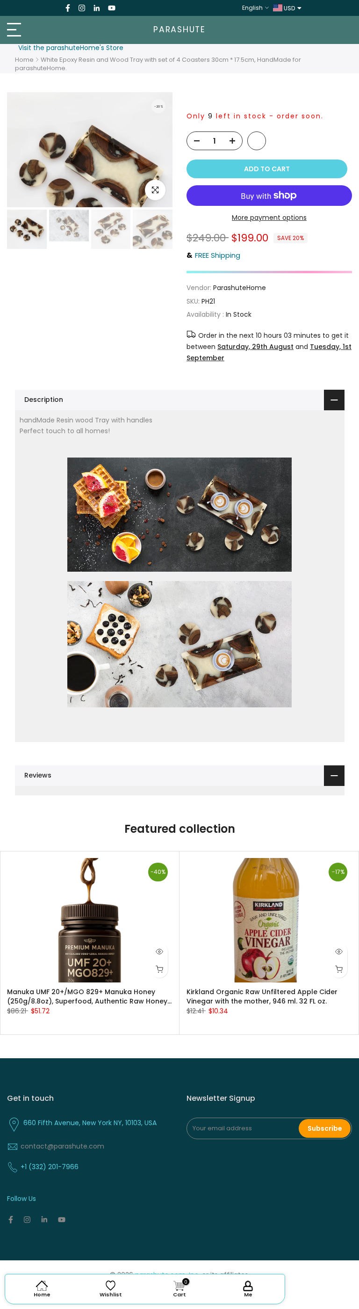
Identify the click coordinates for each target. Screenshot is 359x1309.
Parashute (179, 30)
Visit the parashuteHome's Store (70, 47)
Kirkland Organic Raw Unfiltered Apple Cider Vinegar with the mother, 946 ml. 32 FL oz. (262, 996)
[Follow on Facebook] (68, 8)
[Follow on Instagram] (82, 8)
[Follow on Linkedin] (96, 8)
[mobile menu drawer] (60, 30)
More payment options (269, 217)
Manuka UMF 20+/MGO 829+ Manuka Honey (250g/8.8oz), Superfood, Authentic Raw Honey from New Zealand (87, 996)
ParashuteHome (239, 287)
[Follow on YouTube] (111, 8)
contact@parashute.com (62, 1146)
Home (24, 59)
